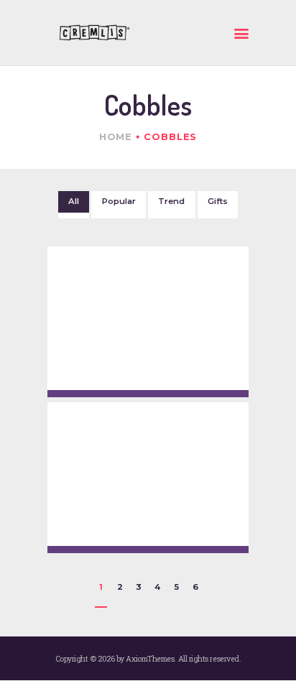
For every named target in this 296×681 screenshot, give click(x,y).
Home (116, 136)
